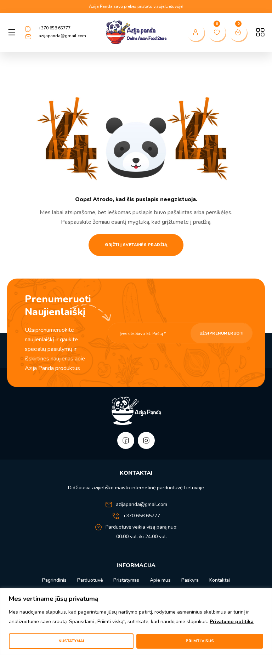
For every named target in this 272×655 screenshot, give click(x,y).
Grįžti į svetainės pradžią (136, 244)
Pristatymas (126, 580)
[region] (136, 621)
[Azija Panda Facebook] (125, 440)
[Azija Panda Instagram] (146, 440)
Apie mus (160, 580)
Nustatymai (71, 641)
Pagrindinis (54, 580)
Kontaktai (219, 580)
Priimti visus (200, 641)
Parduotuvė (90, 580)
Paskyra (190, 580)
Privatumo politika (232, 621)
